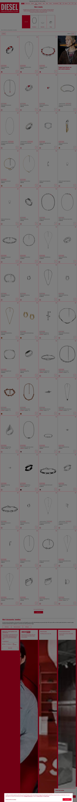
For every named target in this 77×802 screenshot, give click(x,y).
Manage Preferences (28, 796)
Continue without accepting (10, 799)
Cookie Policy (46, 796)
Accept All (67, 799)
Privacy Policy (39, 796)
